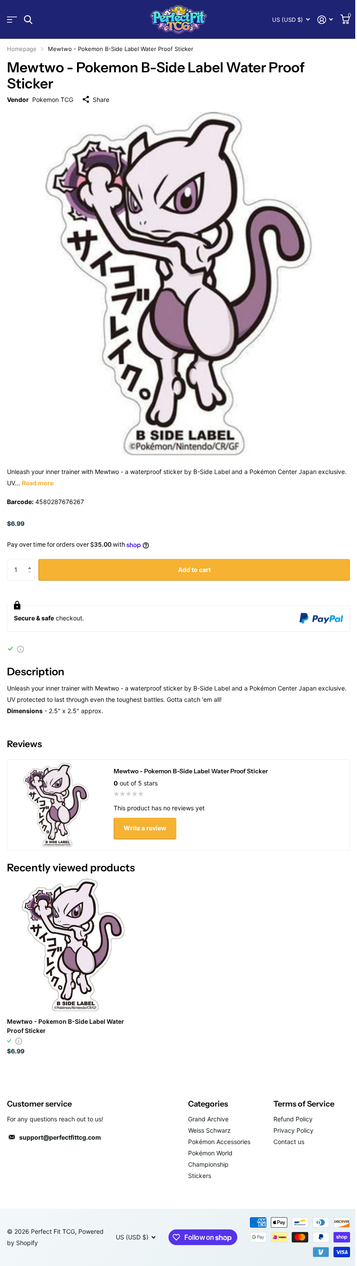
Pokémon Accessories (219, 1141)
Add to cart (194, 569)
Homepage (22, 48)
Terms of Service (303, 1104)
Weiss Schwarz (209, 1130)
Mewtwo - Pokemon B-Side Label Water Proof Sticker (65, 1026)
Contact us (288, 1141)
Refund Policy (293, 1119)
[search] (28, 20)
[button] (31, 562)
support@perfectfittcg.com (60, 1137)
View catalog (12, 20)
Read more (38, 483)
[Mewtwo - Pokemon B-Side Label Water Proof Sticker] (73, 945)
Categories (208, 1104)
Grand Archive (208, 1119)
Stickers (199, 1175)
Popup (20, 648)
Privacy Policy (293, 1130)
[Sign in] (325, 20)
